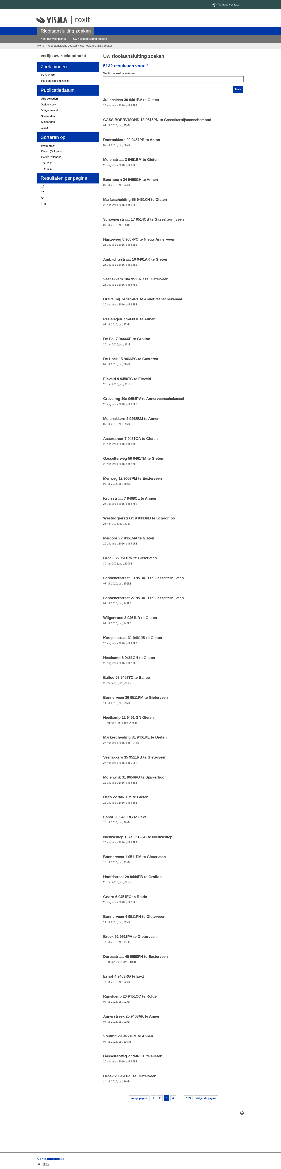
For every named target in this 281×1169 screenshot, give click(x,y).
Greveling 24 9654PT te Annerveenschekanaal (142, 299)
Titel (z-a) (46, 168)
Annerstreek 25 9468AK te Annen (131, 1016)
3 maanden (48, 116)
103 (188, 1098)
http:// (43, 1164)
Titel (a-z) (46, 163)
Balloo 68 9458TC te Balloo (126, 678)
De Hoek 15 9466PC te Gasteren (130, 359)
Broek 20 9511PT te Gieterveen (129, 1076)
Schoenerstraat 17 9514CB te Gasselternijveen (143, 219)
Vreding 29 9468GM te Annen (128, 1036)
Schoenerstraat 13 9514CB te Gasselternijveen (143, 578)
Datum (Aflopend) (51, 157)
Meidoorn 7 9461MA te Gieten (128, 538)
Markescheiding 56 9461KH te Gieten (135, 200)
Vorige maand (49, 110)
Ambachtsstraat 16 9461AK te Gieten (135, 259)
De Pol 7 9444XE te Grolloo (126, 339)
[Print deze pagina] (242, 1113)
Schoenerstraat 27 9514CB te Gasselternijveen (143, 598)
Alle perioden (49, 98)
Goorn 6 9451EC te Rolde (125, 897)
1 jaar (44, 127)
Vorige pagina (139, 1098)
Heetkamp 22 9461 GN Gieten (128, 718)
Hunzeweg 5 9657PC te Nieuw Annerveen (138, 239)
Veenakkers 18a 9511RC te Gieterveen (135, 279)
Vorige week (48, 104)
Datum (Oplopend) (52, 151)
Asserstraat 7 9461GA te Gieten (130, 439)
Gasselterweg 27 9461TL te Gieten (132, 1056)
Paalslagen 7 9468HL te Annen (129, 319)
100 (43, 204)
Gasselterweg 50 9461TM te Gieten (133, 459)
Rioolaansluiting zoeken (66, 30)
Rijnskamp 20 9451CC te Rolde (130, 996)
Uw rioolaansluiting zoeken (90, 38)
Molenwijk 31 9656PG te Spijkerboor (134, 777)
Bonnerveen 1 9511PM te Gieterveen (134, 857)
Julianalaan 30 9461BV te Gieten (131, 100)
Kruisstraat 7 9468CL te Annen (129, 499)
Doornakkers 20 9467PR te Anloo (131, 140)
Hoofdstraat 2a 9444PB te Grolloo (132, 877)
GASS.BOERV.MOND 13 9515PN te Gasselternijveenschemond (157, 120)
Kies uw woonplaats (53, 38)
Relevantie (48, 145)
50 (42, 198)
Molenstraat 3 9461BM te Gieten (131, 160)
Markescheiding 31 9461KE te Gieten (135, 737)
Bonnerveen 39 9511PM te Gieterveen (135, 698)
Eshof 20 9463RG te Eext (124, 817)
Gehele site (48, 75)
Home (41, 45)
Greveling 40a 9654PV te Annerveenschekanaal (143, 399)
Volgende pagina (206, 1098)
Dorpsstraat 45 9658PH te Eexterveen (135, 957)
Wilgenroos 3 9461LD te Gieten (130, 618)
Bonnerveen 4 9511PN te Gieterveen (134, 917)
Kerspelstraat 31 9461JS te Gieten (132, 638)
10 (42, 186)
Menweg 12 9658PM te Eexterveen (132, 479)
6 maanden (48, 121)
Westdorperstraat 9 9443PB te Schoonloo (139, 518)
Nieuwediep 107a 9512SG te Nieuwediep (137, 837)
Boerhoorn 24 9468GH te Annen (130, 180)
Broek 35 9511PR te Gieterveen (130, 558)
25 (42, 192)
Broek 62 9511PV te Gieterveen (130, 937)
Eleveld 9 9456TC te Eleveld (127, 379)
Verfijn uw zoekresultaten (119, 73)
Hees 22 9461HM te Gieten (125, 797)
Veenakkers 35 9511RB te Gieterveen (134, 757)
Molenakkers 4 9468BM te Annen (131, 419)
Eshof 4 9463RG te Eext (123, 976)
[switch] (226, 4)
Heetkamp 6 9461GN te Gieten (129, 658)
